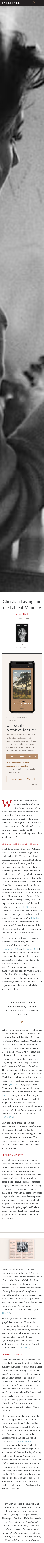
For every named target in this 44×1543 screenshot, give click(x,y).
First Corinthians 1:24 (21, 1441)
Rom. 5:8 (14, 1084)
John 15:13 (8, 1095)
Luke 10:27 (22, 907)
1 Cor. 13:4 (8, 1117)
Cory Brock (23, 614)
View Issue (22, 648)
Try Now (21, 757)
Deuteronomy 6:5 (10, 949)
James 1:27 (24, 1347)
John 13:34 (36, 918)
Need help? (31, 784)
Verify (29, 779)
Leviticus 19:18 (30, 949)
